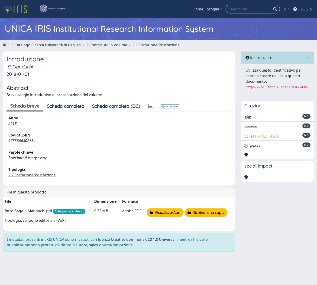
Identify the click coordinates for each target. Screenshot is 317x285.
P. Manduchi (19, 67)
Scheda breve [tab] (24, 106)
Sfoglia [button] (213, 9)
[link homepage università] (52, 9)
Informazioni (260, 57)
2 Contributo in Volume (106, 45)
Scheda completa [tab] (65, 106)
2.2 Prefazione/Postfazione (156, 45)
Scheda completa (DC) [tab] (116, 106)
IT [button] (285, 9)
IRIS (6, 45)
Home (198, 9)
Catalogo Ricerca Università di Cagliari (48, 45)
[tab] (150, 106)
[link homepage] (17, 9)
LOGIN (306, 9)
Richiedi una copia (207, 212)
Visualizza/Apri (167, 212)
